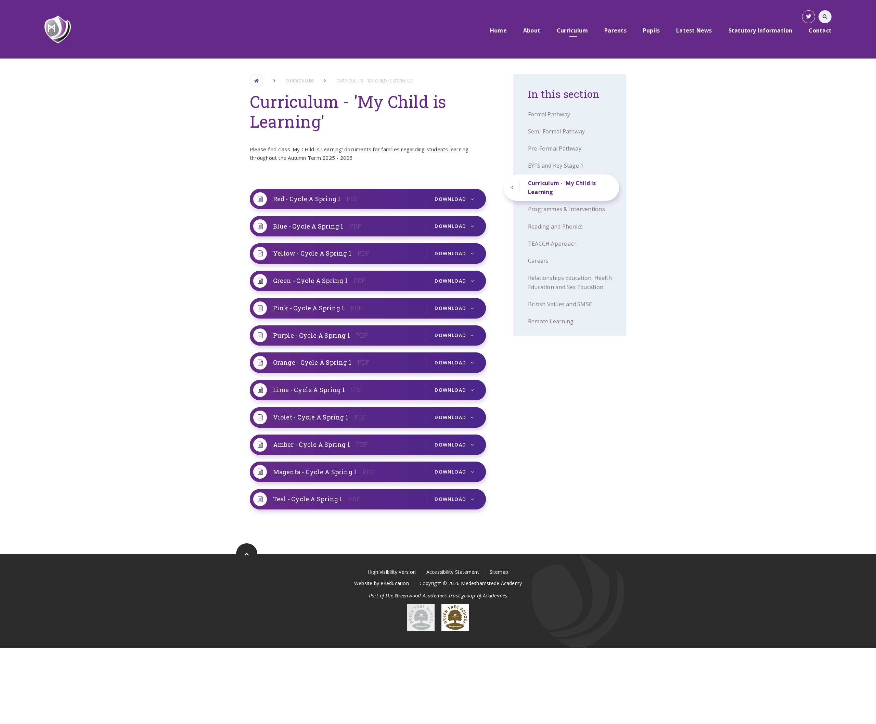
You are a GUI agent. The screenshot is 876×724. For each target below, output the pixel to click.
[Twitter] (808, 16)
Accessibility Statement (452, 572)
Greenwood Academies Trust (427, 595)
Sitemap (499, 572)
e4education (395, 583)
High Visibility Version (392, 572)
